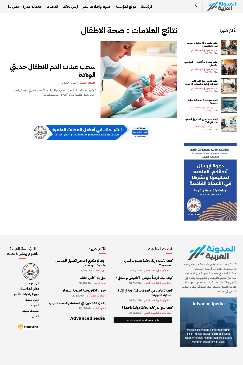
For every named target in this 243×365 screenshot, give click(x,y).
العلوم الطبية (88, 82)
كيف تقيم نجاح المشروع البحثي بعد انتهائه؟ (201, 120)
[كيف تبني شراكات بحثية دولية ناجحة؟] (229, 105)
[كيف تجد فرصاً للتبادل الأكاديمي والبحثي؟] (229, 66)
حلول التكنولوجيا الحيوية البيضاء (84, 290)
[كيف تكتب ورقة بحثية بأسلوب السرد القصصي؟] (229, 47)
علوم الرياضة (100, 283)
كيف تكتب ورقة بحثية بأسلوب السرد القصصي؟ (202, 44)
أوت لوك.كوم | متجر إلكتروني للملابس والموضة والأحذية (80, 263)
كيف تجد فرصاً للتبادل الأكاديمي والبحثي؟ (201, 63)
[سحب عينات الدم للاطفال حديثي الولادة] (139, 79)
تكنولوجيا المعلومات (96, 295)
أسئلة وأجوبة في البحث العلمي (204, 50)
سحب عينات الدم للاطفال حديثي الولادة (53, 71)
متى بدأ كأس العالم (93, 277)
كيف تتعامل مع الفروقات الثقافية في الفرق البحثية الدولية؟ (201, 82)
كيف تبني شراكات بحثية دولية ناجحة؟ (203, 101)
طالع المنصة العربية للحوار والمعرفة (143, 320)
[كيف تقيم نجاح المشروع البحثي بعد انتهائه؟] (229, 124)
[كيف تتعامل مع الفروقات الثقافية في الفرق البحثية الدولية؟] (229, 86)
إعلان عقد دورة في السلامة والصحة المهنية (77, 302)
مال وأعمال (100, 270)
